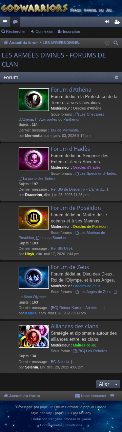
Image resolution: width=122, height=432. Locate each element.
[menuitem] (116, 43)
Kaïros (31, 313)
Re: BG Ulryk (62, 248)
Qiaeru (86, 419)
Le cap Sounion (53, 238)
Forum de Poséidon (76, 208)
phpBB (45, 407)
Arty (49, 413)
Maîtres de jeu (84, 345)
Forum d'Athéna (71, 89)
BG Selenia (60, 362)
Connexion (44, 31)
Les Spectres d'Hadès (98, 173)
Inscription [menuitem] (118, 23)
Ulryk (29, 254)
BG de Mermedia (65, 130)
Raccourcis (6, 23)
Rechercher (16, 31)
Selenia (31, 367)
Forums (16, 23)
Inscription (71, 31)
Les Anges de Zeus (95, 292)
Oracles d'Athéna (87, 108)
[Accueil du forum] (61, 8)
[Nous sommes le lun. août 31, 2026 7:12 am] (107, 43)
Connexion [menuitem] (108, 23)
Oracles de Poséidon (90, 226)
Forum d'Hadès (70, 148)
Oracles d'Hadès (87, 167)
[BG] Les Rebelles (92, 351)
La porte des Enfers (39, 178)
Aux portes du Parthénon (59, 119)
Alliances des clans (74, 326)
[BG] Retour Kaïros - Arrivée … (76, 308)
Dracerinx (33, 195)
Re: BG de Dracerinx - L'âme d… (78, 189)
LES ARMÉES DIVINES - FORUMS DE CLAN (54, 60)
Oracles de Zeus (87, 286)
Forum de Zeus (70, 267)
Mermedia (33, 136)
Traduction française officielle (53, 419)
